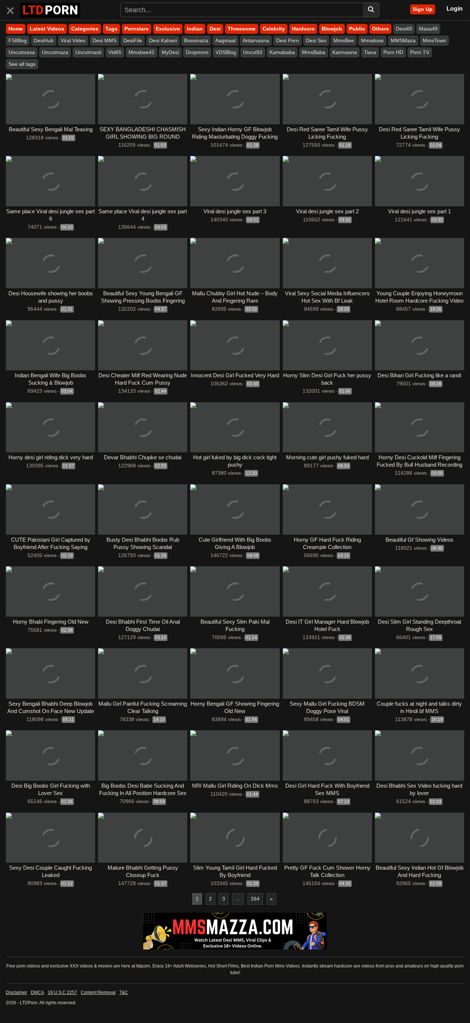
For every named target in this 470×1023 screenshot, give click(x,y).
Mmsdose (372, 40)
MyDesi (170, 52)
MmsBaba (313, 52)
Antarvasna (256, 40)
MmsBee (343, 40)
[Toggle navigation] (13, 9)
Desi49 (404, 29)
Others (380, 29)
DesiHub (44, 40)
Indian (195, 29)
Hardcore (303, 29)
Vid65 (115, 52)
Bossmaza (196, 40)
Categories (84, 29)
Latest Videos (47, 29)
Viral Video (73, 40)
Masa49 (428, 29)
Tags (111, 29)
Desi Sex (316, 40)
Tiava (370, 52)
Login (454, 9)
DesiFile (132, 40)
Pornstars (136, 29)
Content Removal (98, 992)
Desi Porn (287, 40)
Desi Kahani (163, 40)
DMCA (37, 992)
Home (15, 29)
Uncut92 (253, 52)
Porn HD (393, 52)
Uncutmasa (21, 52)
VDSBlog (226, 52)
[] (371, 10)
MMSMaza (403, 40)
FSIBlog (17, 40)
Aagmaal (225, 40)
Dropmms (197, 52)
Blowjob (332, 29)
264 (255, 899)
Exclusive (168, 29)
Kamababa (282, 52)
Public (357, 29)
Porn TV (419, 52)
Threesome (242, 29)
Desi (215, 29)
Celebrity (274, 29)
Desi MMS (104, 40)
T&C (123, 992)
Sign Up (423, 9)
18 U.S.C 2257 (62, 992)
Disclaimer (16, 992)
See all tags (22, 64)
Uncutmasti (88, 52)
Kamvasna (344, 52)
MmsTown (434, 40)
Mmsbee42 (142, 52)
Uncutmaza (55, 52)
